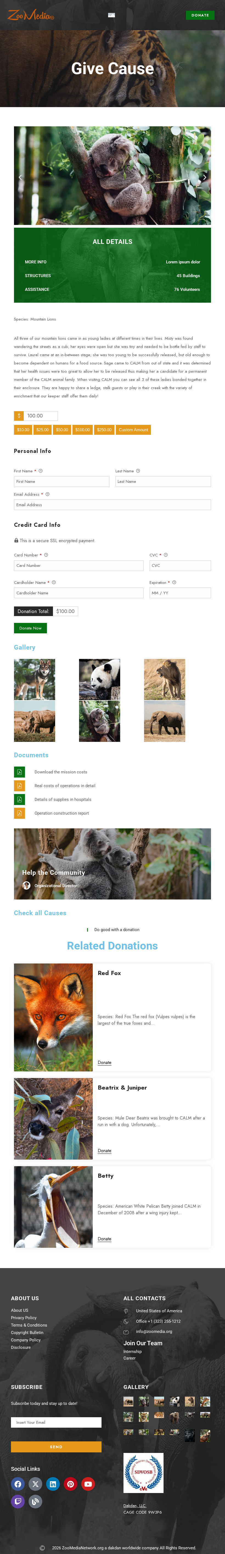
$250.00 (104, 429)
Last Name (125, 471)
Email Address (28, 494)
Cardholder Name (32, 583)
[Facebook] (18, 1484)
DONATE (200, 15)
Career (129, 1358)
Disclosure (21, 1347)
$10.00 (23, 429)
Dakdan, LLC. (135, 1506)
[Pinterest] (70, 1484)
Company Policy (26, 1340)
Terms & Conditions (29, 1325)
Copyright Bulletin (27, 1332)
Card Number (28, 555)
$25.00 (42, 429)
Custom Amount (133, 429)
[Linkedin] (53, 1484)
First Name (25, 471)
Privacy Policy (23, 1317)
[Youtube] (88, 1484)
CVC (156, 555)
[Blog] (35, 1501)
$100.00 (82, 429)
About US (19, 1310)
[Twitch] (18, 1501)
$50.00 (62, 429)
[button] (20, 177)
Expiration (160, 583)
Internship (132, 1351)
